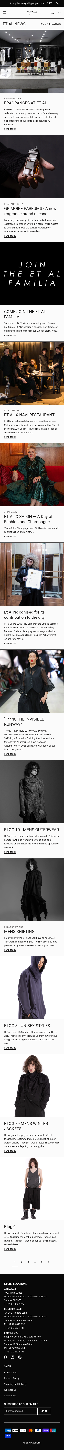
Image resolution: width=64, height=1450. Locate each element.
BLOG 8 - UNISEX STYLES (27, 1025)
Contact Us (10, 1395)
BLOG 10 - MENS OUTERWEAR (31, 829)
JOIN (44, 1411)
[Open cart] (59, 12)
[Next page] (48, 1262)
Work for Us (10, 1390)
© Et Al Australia (32, 1442)
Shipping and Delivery (15, 1384)
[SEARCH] (52, 12)
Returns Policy (11, 1378)
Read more (10, 129)
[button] (6, 12)
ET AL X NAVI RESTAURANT (29, 415)
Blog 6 (10, 1226)
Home (43, 24)
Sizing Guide (10, 1372)
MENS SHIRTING (19, 931)
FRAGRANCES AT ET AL (25, 103)
